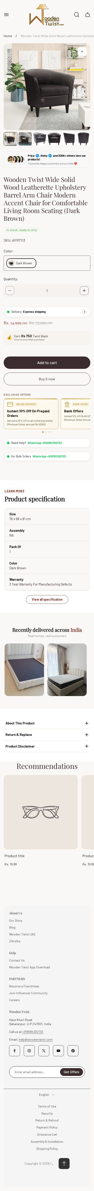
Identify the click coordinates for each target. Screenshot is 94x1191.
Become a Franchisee (24, 986)
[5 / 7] (69, 139)
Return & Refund (47, 1120)
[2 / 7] (25, 139)
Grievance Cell (47, 1134)
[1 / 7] (10, 139)
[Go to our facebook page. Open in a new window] (14, 1050)
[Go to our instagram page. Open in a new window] (29, 1050)
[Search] (77, 15)
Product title (15, 855)
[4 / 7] (54, 139)
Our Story (15, 920)
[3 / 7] (40, 139)
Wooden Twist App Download (29, 967)
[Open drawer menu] (6, 14)
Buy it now (47, 379)
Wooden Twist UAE (22, 934)
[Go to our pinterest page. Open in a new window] (73, 1050)
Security (47, 1113)
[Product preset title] (41, 812)
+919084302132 (32, 1032)
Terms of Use (47, 1106)
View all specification (47, 599)
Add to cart (47, 362)
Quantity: (11, 279)
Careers (14, 1000)
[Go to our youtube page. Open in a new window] (58, 1050)
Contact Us (17, 960)
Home (8, 36)
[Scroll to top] (64, 1163)
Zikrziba (14, 941)
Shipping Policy (47, 1148)
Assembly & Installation (47, 1141)
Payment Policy (47, 1127)
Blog (12, 927)
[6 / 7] (83, 139)
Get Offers (71, 1072)
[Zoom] (82, 51)
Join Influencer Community (28, 993)
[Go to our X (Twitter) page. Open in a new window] (43, 1050)
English (44, 1094)
